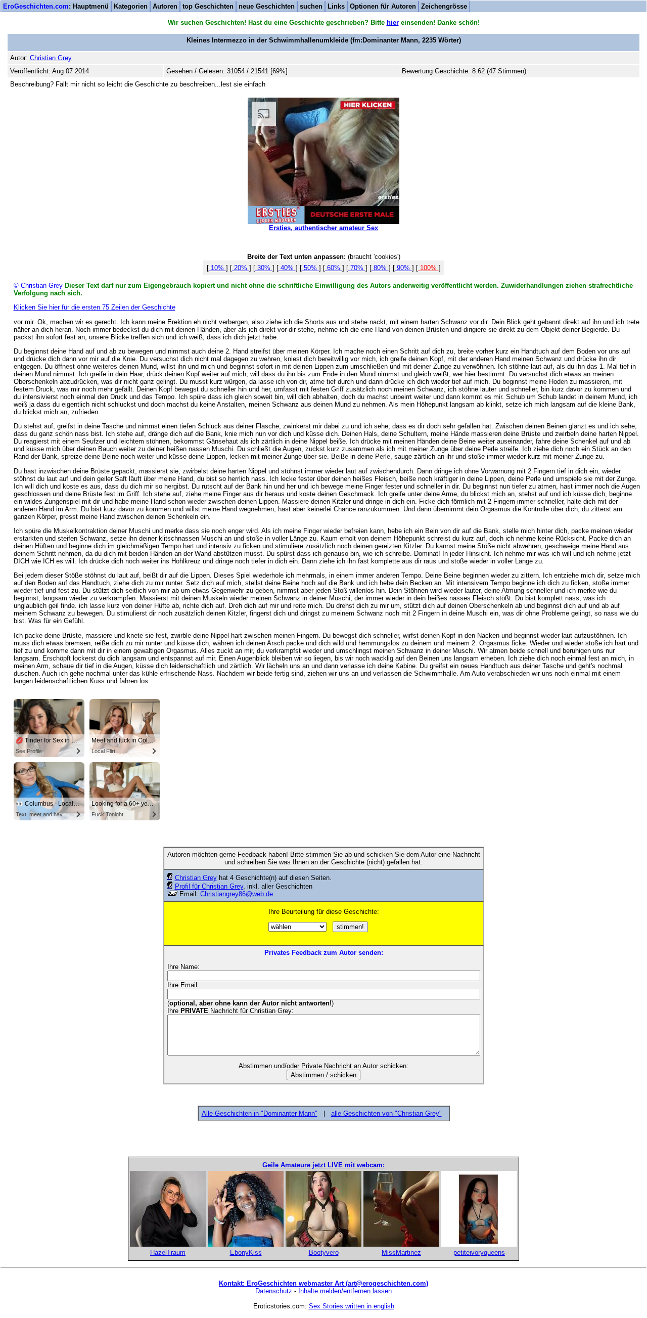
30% (263, 268)
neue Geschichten (267, 6)
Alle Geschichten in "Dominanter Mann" (259, 1113)
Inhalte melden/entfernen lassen (345, 1291)
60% (333, 268)
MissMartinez (401, 1252)
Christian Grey (196, 878)
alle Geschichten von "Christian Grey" (386, 1113)
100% (428, 268)
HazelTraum (168, 1252)
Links (336, 6)
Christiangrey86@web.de (236, 894)
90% (403, 268)
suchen (311, 6)
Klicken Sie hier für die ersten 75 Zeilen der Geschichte (94, 307)
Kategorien (131, 6)
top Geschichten (208, 6)
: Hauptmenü (56, 6)
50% (310, 268)
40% (287, 268)
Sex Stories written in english (351, 1306)
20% (240, 268)
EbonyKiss (246, 1252)
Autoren (165, 6)
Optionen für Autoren (383, 6)
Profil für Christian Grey (209, 886)
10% (217, 268)
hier (393, 22)
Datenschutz (273, 1291)
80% (380, 268)
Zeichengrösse (444, 6)
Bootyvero (324, 1252)
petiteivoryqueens (479, 1252)
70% (356, 268)
